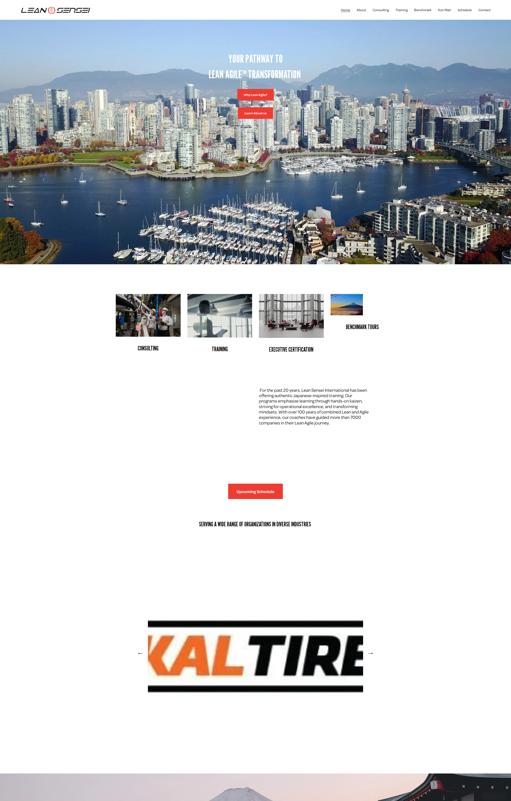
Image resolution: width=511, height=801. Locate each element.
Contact (484, 10)
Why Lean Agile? (255, 95)
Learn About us (256, 113)
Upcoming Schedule (255, 491)
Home (345, 10)
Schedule (465, 10)
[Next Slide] (370, 653)
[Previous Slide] (140, 653)
